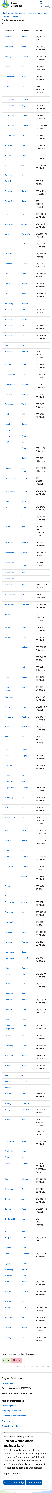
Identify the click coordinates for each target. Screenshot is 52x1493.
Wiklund (8, 1301)
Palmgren (9, 912)
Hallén (7, 442)
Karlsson (8, 614)
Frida (23, 66)
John (23, 572)
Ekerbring (9, 303)
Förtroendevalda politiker (14, 13)
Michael (24, 351)
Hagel (7, 424)
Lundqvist (9, 781)
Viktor (23, 404)
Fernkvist (8, 351)
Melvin (24, 37)
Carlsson (8, 264)
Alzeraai (8, 86)
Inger (23, 47)
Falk (6, 345)
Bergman (8, 191)
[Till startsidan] (12, 4)
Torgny (24, 755)
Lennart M (25, 958)
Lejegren (8, 765)
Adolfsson (9, 47)
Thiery (7, 1199)
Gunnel (24, 677)
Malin (23, 994)
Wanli (7, 1282)
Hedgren (8, 468)
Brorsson (8, 244)
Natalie (24, 458)
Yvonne (24, 436)
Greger (24, 594)
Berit (23, 309)
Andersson (9, 99)
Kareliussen (9, 604)
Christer (24, 647)
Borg (7, 234)
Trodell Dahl (10, 1219)
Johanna (24, 1179)
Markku (24, 1000)
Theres (24, 115)
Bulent (24, 886)
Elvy (23, 1301)
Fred (23, 687)
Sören (23, 364)
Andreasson (10, 135)
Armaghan (9, 145)
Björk (7, 214)
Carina (24, 274)
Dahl (6, 274)
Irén (23, 765)
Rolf (23, 667)
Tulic (7, 1232)
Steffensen (9, 1141)
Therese (24, 787)
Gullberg (8, 394)
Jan (22, 1317)
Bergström (9, 201)
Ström (7, 1157)
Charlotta (25, 717)
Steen (7, 1119)
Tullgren (8, 1238)
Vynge (7, 1264)
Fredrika (24, 542)
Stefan (24, 335)
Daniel (23, 293)
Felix (23, 781)
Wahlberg (9, 1270)
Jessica (24, 303)
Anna (23, 614)
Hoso (7, 501)
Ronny (24, 749)
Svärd (7, 1179)
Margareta (25, 234)
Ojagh (7, 876)
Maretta (8, 807)
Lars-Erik (25, 1109)
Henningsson (10, 478)
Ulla (22, 1189)
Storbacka (9, 1151)
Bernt (23, 627)
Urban (23, 584)
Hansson (8, 448)
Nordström (9, 866)
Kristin (24, 1307)
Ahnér (7, 66)
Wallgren (8, 1276)
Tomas (24, 896)
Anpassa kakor (11, 1473)
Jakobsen (9, 542)
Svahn (7, 1163)
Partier (15, 16)
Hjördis (24, 1065)
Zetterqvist (9, 1317)
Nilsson (8, 850)
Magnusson (9, 787)
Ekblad (8, 293)
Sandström (9, 1055)
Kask (7, 677)
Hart (7, 458)
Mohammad (10, 817)
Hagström (9, 430)
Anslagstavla (7, 1421)
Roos (7, 1020)
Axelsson (8, 175)
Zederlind (9, 1307)
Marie (23, 830)
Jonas (23, 1055)
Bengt (23, 1151)
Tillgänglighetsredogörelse (13, 1426)
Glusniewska (10, 374)
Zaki (23, 414)
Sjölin (7, 1075)
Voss (7, 1254)
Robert (24, 1020)
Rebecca (25, 1254)
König (7, 737)
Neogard (8, 840)
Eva (22, 922)
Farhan (24, 817)
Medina (24, 1232)
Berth (23, 345)
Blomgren (9, 224)
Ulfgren (8, 1248)
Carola (24, 552)
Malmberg (9, 797)
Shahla (24, 876)
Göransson (9, 404)
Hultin (7, 507)
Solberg (8, 1093)
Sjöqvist (8, 1081)
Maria (23, 657)
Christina (25, 604)
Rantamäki (9, 1000)
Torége (8, 1209)
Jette (23, 1026)
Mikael (24, 1270)
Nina (23, 527)
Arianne (24, 181)
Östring (8, 1337)
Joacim (24, 491)
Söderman (9, 1189)
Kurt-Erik (25, 394)
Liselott (24, 319)
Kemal (23, 501)
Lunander (9, 775)
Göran (23, 932)
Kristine (24, 99)
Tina (23, 578)
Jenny (23, 1119)
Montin (8, 830)
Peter (23, 214)
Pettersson (9, 952)
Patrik (23, 1010)
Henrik (24, 424)
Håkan (24, 191)
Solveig (24, 902)
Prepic (7, 984)
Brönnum (8, 254)
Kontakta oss (7, 1383)
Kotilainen (9, 697)
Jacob (24, 254)
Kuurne (8, 727)
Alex (23, 1199)
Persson (8, 932)
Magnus (24, 105)
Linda (23, 442)
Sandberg (9, 1045)
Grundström (10, 384)
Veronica (25, 1248)
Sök (41, 4)
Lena (23, 430)
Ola (22, 1075)
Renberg (8, 1010)
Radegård (9, 994)
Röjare (7, 1035)
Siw (22, 775)
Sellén (7, 1065)
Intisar (23, 76)
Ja (7, 1360)
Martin (24, 283)
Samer (24, 86)
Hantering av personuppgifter (14, 1416)
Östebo (8, 1327)
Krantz (7, 707)
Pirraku (8, 974)
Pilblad (7, 968)
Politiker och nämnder (37, 13)
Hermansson (10, 491)
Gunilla (24, 840)
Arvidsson (9, 155)
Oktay (7, 886)
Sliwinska (8, 1087)
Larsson (8, 749)
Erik (22, 737)
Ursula (24, 1141)
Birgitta (24, 507)
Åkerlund (25, 1103)
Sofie (23, 707)
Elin (22, 175)
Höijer (7, 527)
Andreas (24, 244)
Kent (23, 850)
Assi (6, 165)
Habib (7, 414)
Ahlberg (8, 57)
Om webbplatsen (9, 1405)
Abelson (8, 37)
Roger (23, 155)
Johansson (9, 552)
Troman (6, 16)
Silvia (23, 165)
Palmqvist (9, 922)
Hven (7, 517)
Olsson (8, 896)
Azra (23, 984)
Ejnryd (7, 283)
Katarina (24, 448)
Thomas (24, 125)
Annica (24, 224)
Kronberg (9, 717)
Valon (23, 974)
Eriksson (8, 309)
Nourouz (24, 1282)
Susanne (24, 384)
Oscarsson (9, 902)
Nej (17, 1360)
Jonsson (8, 584)
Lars (23, 797)
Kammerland (10, 594)
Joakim (24, 264)
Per (22, 135)
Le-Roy (24, 1292)
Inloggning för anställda (11, 1410)
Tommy (24, 57)
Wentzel (8, 1292)
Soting (7, 1109)
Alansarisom (10, 76)
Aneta (23, 374)
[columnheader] (10, 31)
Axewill (8, 181)
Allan (23, 145)
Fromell (8, 364)
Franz (23, 807)
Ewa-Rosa (25, 1087)
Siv (22, 912)
